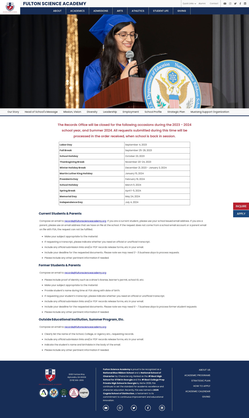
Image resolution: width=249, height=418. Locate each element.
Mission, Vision (72, 112)
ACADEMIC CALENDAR (197, 391)
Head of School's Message (41, 112)
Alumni (202, 3)
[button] (189, 3)
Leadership (110, 112)
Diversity (92, 112)
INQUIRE (241, 206)
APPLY (241, 214)
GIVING (206, 396)
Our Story (13, 112)
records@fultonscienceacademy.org (85, 221)
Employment (131, 112)
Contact (214, 3)
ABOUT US (204, 369)
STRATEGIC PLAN (200, 380)
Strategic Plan (176, 112)
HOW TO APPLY (201, 386)
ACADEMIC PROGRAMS (197, 375)
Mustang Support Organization (210, 112)
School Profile (153, 112)
